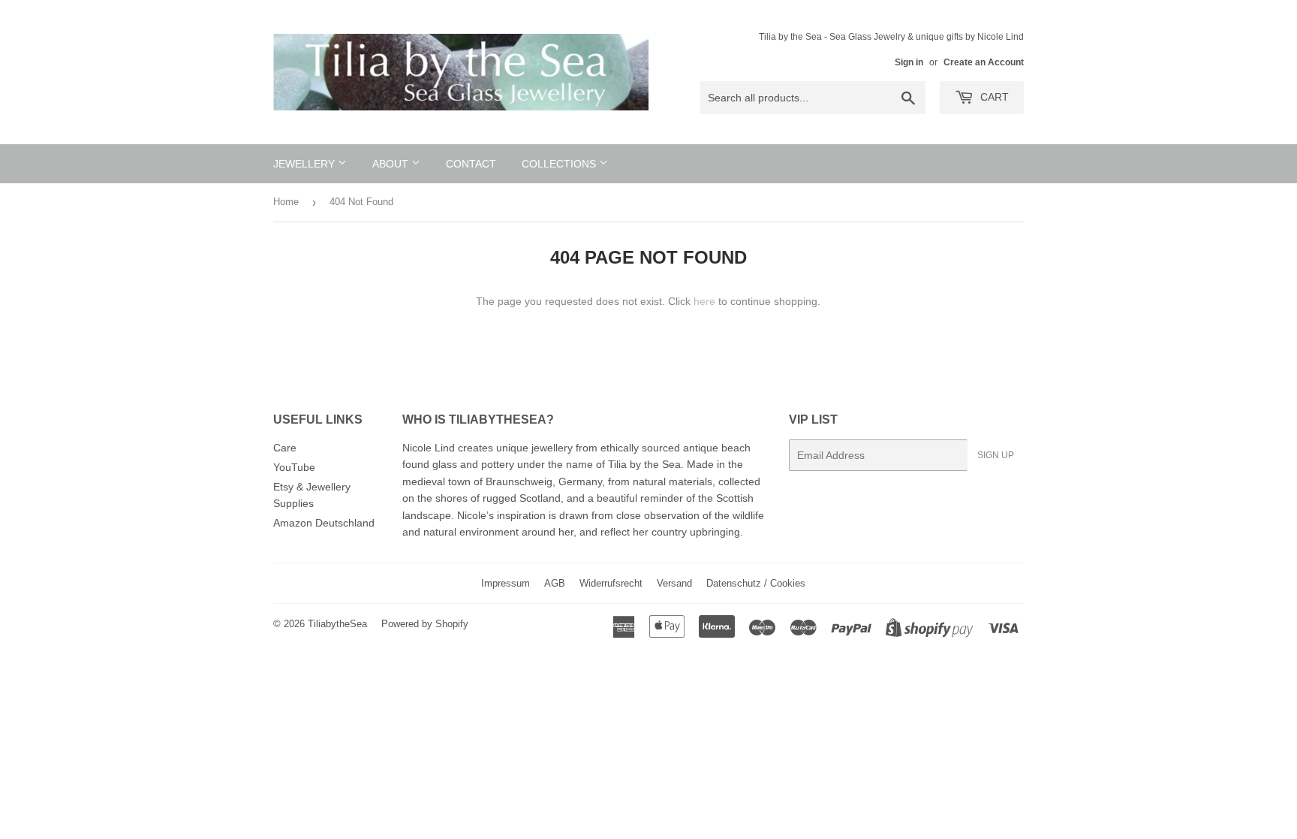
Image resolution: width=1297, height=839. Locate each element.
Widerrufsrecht (610, 583)
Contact (471, 164)
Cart (993, 97)
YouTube (294, 467)
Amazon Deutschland (324, 523)
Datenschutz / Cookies (755, 583)
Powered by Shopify (424, 623)
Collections (560, 164)
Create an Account (983, 62)
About (391, 164)
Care (284, 448)
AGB (554, 583)
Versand (674, 583)
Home (286, 201)
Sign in (909, 62)
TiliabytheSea (337, 623)
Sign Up (995, 455)
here (704, 301)
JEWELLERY (305, 164)
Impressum (505, 583)
